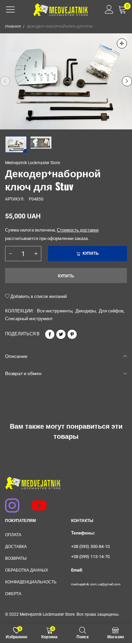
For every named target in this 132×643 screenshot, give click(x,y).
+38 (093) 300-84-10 (90, 546)
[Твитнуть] (61, 334)
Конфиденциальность (31, 582)
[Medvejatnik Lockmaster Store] (60, 9)
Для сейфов (111, 310)
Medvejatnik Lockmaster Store (32, 162)
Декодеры (85, 310)
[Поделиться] (50, 334)
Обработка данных (26, 570)
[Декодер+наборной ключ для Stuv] (66, 81)
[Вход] (106, 9)
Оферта (13, 593)
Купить (66, 276)
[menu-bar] (10, 9)
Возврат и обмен (23, 373)
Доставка (16, 546)
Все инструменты (54, 310)
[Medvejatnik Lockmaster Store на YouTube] (36, 502)
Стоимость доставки (77, 230)
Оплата (13, 534)
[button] (5, 81)
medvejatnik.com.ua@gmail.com (95, 584)
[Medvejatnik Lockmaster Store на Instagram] (9, 502)
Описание (16, 356)
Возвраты (16, 558)
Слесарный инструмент (29, 318)
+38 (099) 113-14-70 (90, 556)
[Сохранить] (72, 334)
